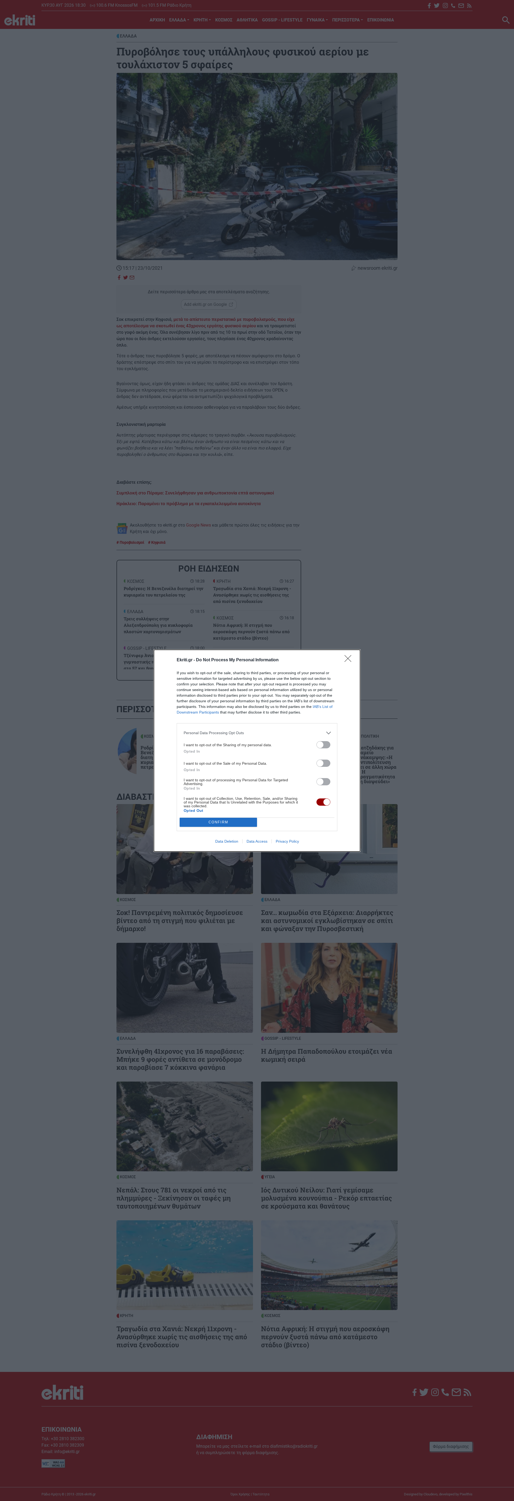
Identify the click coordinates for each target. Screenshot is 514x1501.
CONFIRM (218, 822)
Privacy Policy (287, 841)
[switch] (323, 744)
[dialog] (257, 750)
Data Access (257, 841)
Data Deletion (226, 841)
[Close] (350, 660)
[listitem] (257, 733)
